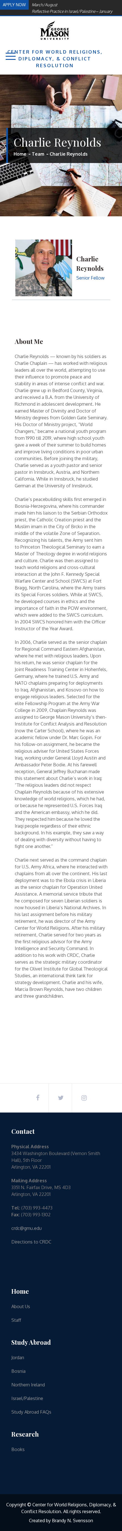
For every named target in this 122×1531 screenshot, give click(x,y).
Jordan (17, 1357)
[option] (74, 11)
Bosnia (18, 1371)
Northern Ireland (28, 1385)
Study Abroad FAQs (31, 1412)
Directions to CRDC (31, 1242)
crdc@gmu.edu (26, 1228)
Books (18, 1449)
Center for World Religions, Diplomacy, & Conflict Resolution (55, 58)
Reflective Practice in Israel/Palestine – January (72, 11)
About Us (20, 1306)
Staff (16, 1320)
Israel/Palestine (27, 1398)
